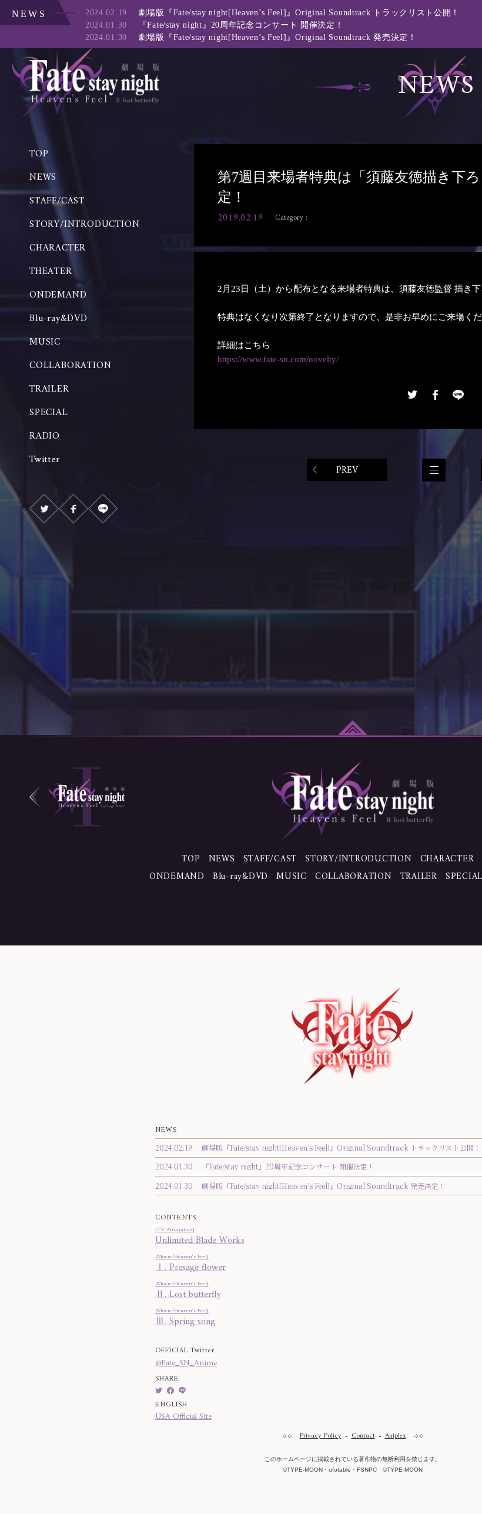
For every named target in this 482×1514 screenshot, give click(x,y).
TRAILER (49, 389)
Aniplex (395, 1436)
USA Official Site (183, 1416)
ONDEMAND (57, 295)
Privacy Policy (321, 1436)
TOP (38, 154)
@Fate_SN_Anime (186, 1363)
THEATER (50, 271)
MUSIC (45, 342)
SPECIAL (48, 413)
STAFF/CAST (57, 201)
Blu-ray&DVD (58, 318)
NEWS (42, 177)
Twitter (44, 460)
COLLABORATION (70, 365)
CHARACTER (57, 248)
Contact (363, 1436)
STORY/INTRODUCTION (84, 224)
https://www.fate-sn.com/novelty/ (278, 359)
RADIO (44, 436)
